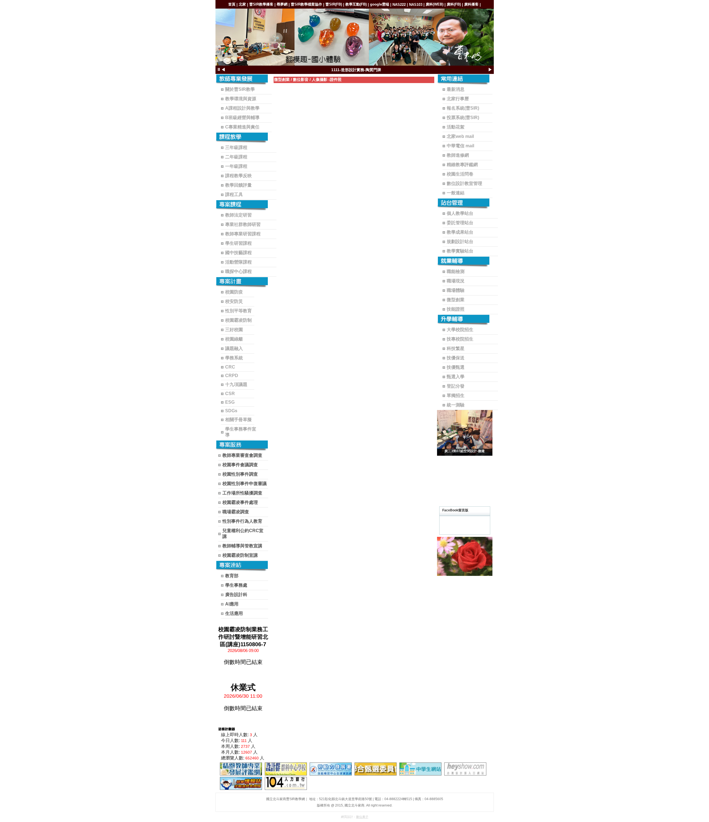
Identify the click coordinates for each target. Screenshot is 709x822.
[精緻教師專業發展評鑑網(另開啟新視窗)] (241, 769)
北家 (242, 4)
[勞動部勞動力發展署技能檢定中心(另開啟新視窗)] (330, 769)
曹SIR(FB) (333, 4)
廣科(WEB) (434, 4)
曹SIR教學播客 (261, 4)
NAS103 (415, 4)
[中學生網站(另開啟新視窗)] (420, 769)
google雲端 (379, 4)
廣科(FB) (454, 4)
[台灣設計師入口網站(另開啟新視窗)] (465, 769)
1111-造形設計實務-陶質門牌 (356, 70)
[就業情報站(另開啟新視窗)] (241, 783)
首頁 (231, 4)
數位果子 (362, 816)
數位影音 (301, 79)
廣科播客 (471, 4)
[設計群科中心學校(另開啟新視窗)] (286, 769)
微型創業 (282, 79)
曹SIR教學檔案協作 (306, 4)
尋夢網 (282, 4)
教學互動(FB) (356, 4)
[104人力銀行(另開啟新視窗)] (286, 783)
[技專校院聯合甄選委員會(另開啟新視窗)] (375, 769)
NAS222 (399, 4)
